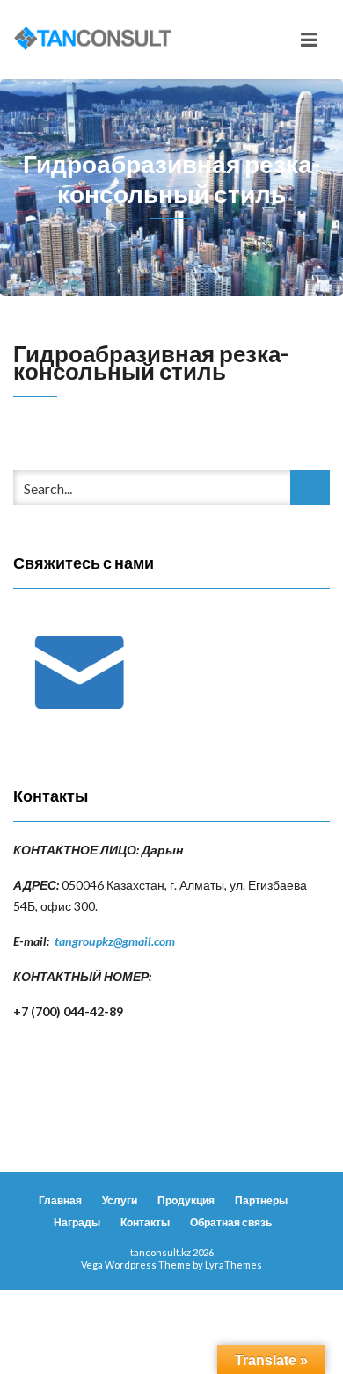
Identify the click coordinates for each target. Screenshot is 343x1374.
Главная (60, 1200)
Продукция (186, 1200)
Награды (77, 1222)
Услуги (119, 1200)
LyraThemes (233, 1264)
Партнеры (261, 1200)
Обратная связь (231, 1222)
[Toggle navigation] (309, 39)
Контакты (145, 1222)
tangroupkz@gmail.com (115, 941)
